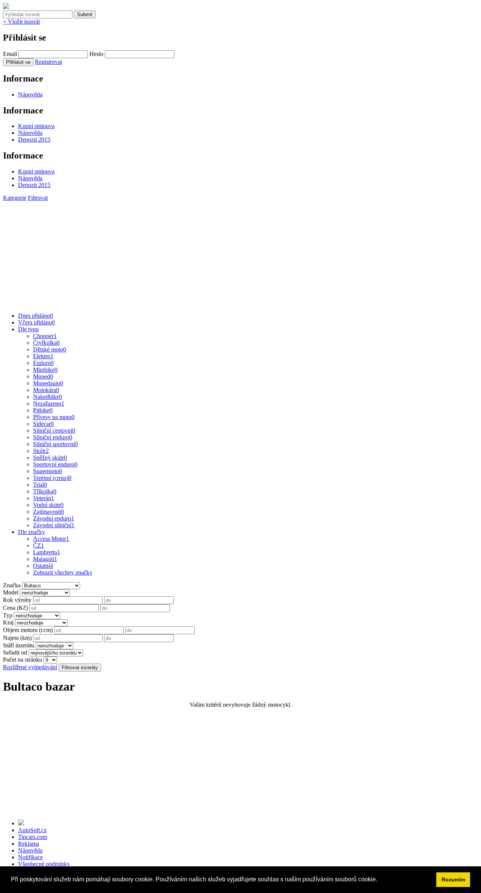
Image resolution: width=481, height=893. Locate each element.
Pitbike (43, 410)
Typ (7, 615)
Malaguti (45, 559)
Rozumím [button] (453, 879)
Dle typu (28, 329)
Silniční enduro (52, 437)
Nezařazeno (48, 403)
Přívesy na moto (53, 417)
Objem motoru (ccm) (28, 630)
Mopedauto (48, 383)
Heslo (96, 54)
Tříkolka (44, 491)
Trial (40, 484)
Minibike (45, 370)
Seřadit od (15, 652)
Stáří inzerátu (18, 645)
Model (10, 592)
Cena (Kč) (15, 608)
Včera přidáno (36, 322)
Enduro (43, 363)
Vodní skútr (48, 505)
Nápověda (30, 94)
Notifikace (30, 857)
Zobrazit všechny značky (62, 572)
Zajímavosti (48, 511)
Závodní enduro (53, 518)
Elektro (43, 356)
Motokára (46, 390)
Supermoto (47, 471)
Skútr (41, 451)
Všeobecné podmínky (44, 864)
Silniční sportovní (55, 444)
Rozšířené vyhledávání (30, 667)
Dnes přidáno (35, 315)
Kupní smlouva (36, 126)
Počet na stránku (22, 659)
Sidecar (43, 424)
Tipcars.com (32, 837)
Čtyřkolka (46, 342)
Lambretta (46, 552)
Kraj (8, 622)
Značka (12, 585)
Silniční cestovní (54, 430)
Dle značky (31, 532)
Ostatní (43, 566)
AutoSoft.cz (32, 830)
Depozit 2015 (34, 139)
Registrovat (48, 62)
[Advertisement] (228, 253)
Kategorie (14, 198)
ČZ (38, 545)
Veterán (43, 498)
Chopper (45, 336)
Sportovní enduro (55, 464)
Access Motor (51, 538)
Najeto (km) (17, 638)
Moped (43, 376)
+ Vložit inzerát (21, 21)
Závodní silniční (53, 525)
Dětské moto (49, 349)
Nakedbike (47, 397)
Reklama (28, 843)
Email (10, 54)
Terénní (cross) (52, 478)
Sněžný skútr (50, 457)
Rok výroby (17, 600)
